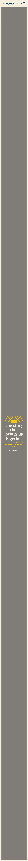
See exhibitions (14, 450)
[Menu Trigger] (24, 3)
